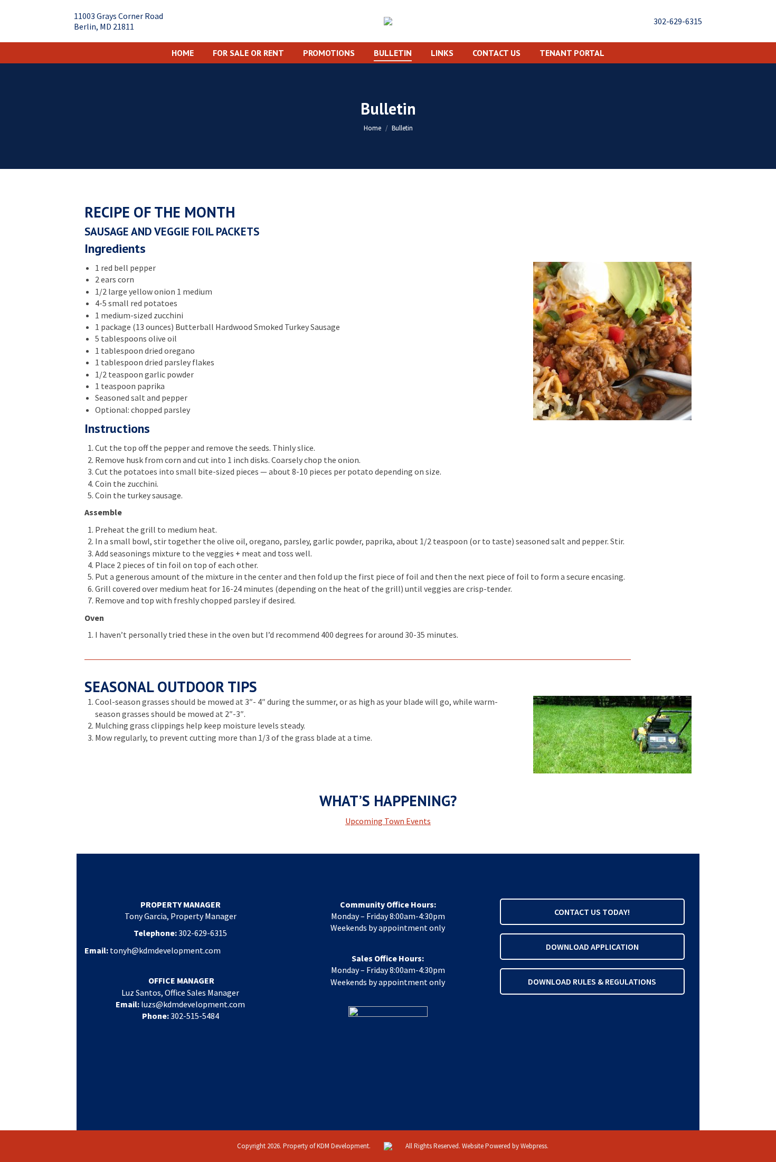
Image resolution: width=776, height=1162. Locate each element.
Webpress (534, 1145)
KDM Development (343, 1145)
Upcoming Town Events (388, 821)
